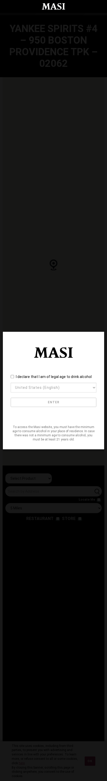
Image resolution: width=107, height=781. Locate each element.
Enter (53, 402)
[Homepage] (53, 6)
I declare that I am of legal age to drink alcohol (54, 377)
